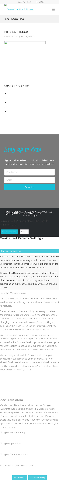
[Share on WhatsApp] (8, 98)
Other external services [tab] (11, 399)
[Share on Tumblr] (8, 107)
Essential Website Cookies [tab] (13, 293)
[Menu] (53, 9)
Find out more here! (9, 232)
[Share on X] (8, 93)
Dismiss (24, 232)
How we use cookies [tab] (10, 251)
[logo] (24, 9)
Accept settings (19, 478)
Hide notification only (37, 478)
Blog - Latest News (14, 18)
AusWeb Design (30, 215)
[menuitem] (53, 9)
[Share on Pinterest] (8, 102)
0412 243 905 (24, 2)
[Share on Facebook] (8, 89)
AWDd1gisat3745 (28, 36)
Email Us (40, 2)
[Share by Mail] (8, 111)
